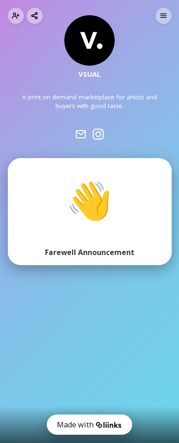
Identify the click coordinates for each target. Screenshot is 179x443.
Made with (75, 425)
